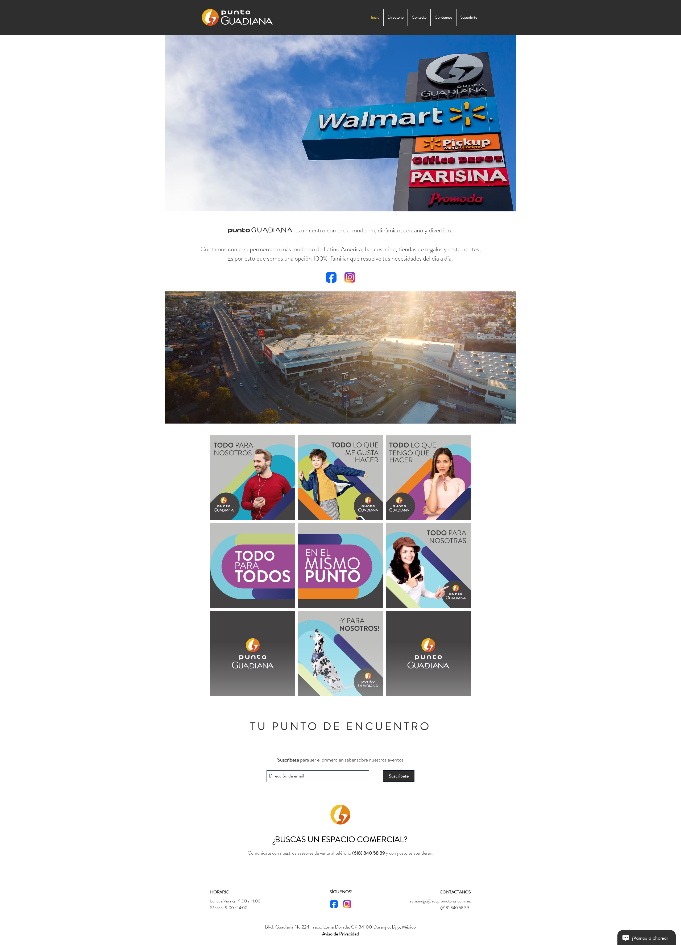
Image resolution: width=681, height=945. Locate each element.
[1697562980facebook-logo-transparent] (331, 277)
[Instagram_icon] (349, 277)
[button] (509, 418)
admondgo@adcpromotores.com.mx (440, 901)
